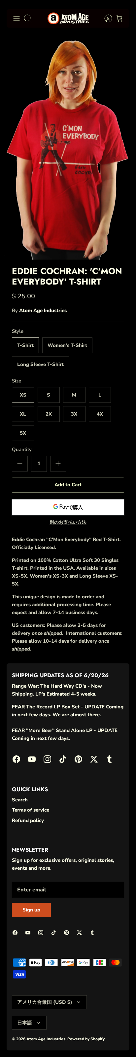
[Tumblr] (115, 1040)
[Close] (121, 940)
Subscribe (68, 1023)
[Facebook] (18, 1040)
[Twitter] (98, 1040)
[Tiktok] (66, 1040)
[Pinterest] (82, 1040)
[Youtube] (34, 1040)
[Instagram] (50, 1040)
